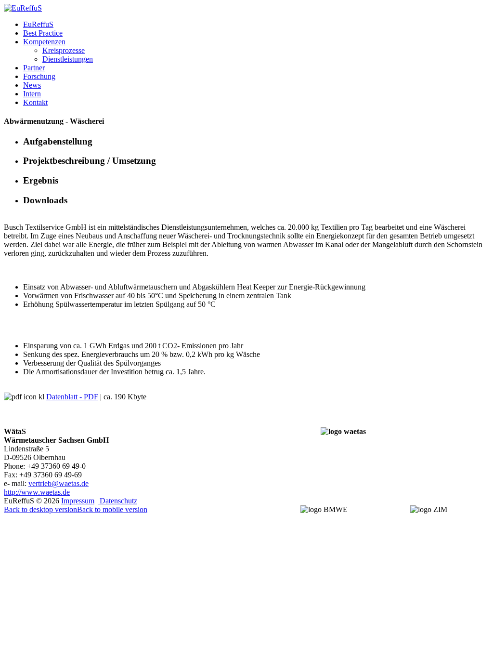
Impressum (77, 501)
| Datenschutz (116, 501)
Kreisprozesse (63, 50)
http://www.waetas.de (37, 492)
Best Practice (43, 33)
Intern (32, 94)
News (32, 85)
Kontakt (35, 102)
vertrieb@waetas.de (58, 483)
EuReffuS (38, 24)
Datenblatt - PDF (72, 397)
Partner (34, 68)
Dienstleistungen (67, 59)
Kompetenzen (44, 42)
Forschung (39, 76)
